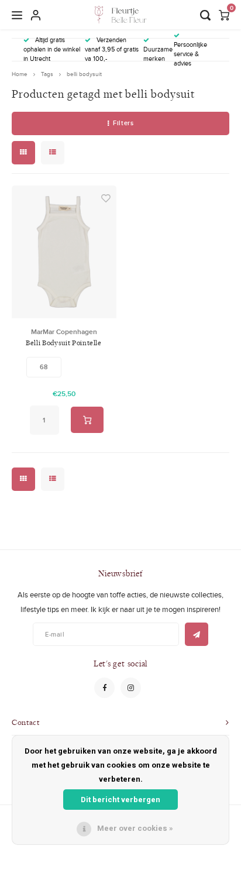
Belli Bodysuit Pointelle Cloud (64, 343)
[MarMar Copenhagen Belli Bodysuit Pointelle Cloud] (64, 251)
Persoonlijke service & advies (190, 53)
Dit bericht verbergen (120, 799)
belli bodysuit (84, 74)
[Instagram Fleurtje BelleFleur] (130, 688)
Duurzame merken (158, 53)
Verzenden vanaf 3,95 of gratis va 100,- (112, 49)
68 (44, 367)
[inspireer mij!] (196, 634)
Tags (47, 74)
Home (19, 74)
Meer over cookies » (135, 828)
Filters (123, 123)
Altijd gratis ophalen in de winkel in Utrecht (51, 49)
